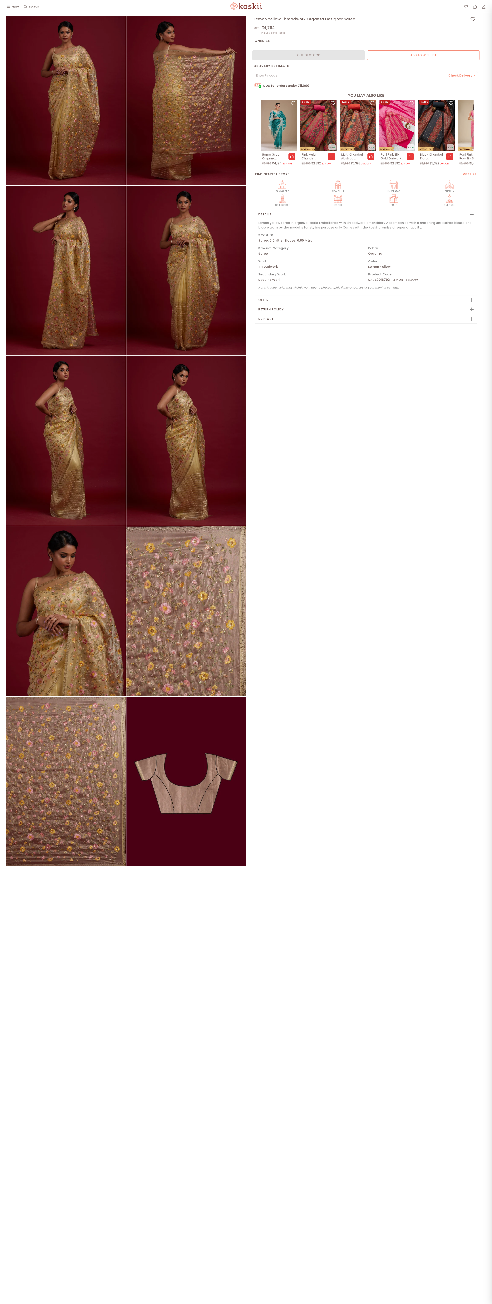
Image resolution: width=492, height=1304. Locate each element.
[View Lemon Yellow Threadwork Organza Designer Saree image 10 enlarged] (186, 781)
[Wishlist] (466, 7)
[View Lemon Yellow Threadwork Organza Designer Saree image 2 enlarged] (186, 100)
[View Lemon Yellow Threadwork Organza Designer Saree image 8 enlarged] (186, 611)
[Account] (484, 7)
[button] (291, 156)
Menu (15, 6)
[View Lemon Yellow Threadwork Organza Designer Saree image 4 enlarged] (186, 270)
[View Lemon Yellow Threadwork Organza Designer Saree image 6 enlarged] (186, 441)
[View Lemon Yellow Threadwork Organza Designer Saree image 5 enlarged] (66, 441)
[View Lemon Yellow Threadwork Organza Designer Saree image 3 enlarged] (66, 270)
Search (34, 6)
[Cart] (475, 7)
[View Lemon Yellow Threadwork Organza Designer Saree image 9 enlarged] (66, 781)
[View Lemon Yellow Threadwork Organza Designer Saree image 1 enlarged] (66, 100)
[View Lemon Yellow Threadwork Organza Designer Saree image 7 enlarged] (66, 611)
